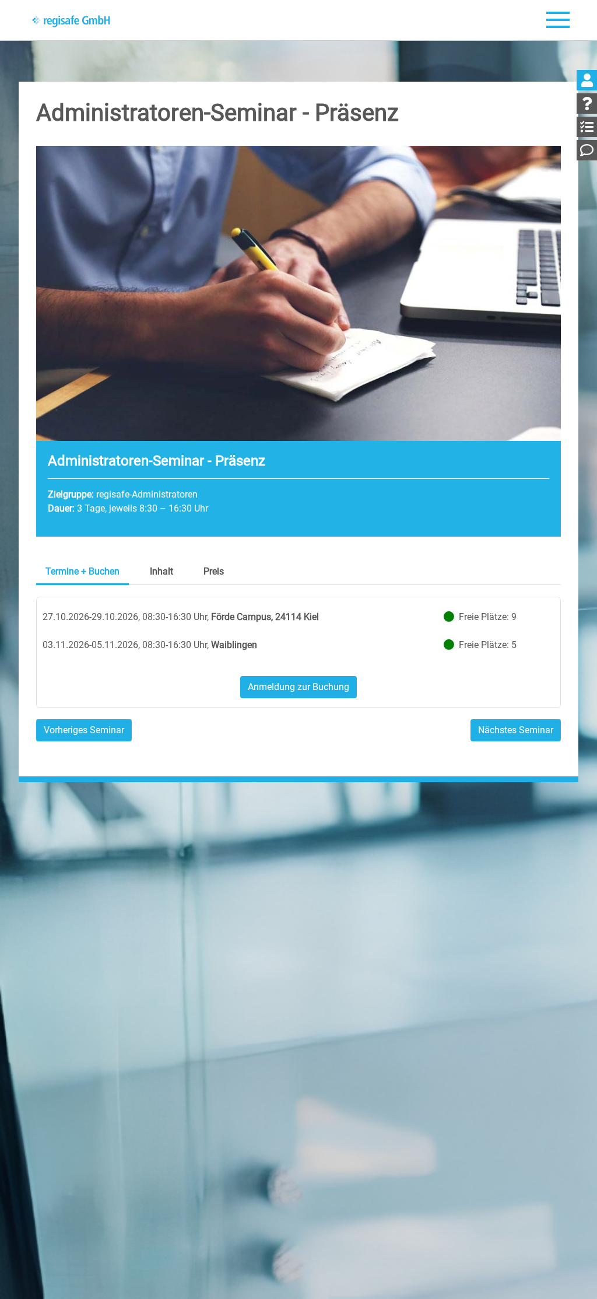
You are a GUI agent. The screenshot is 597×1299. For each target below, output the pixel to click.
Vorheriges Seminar (84, 730)
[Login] (587, 80)
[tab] (82, 572)
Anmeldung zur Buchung (298, 686)
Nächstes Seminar (515, 730)
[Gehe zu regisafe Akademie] (71, 20)
